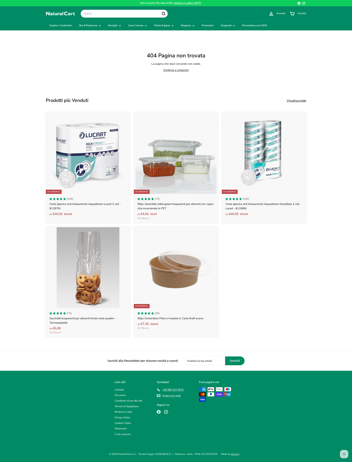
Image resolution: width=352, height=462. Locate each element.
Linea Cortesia (136, 25)
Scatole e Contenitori (61, 25)
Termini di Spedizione (127, 406)
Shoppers (186, 25)
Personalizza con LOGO (254, 25)
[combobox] (124, 14)
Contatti (119, 389)
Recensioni (121, 428)
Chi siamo (120, 395)
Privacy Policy (122, 417)
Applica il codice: (187, 3)
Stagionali (226, 25)
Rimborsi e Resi (123, 412)
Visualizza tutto (296, 100)
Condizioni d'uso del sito (128, 400)
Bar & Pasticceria (88, 25)
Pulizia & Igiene (162, 25)
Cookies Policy (123, 423)
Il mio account (123, 434)
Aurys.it (235, 454)
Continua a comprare (176, 70)
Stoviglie (113, 25)
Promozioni (207, 25)
